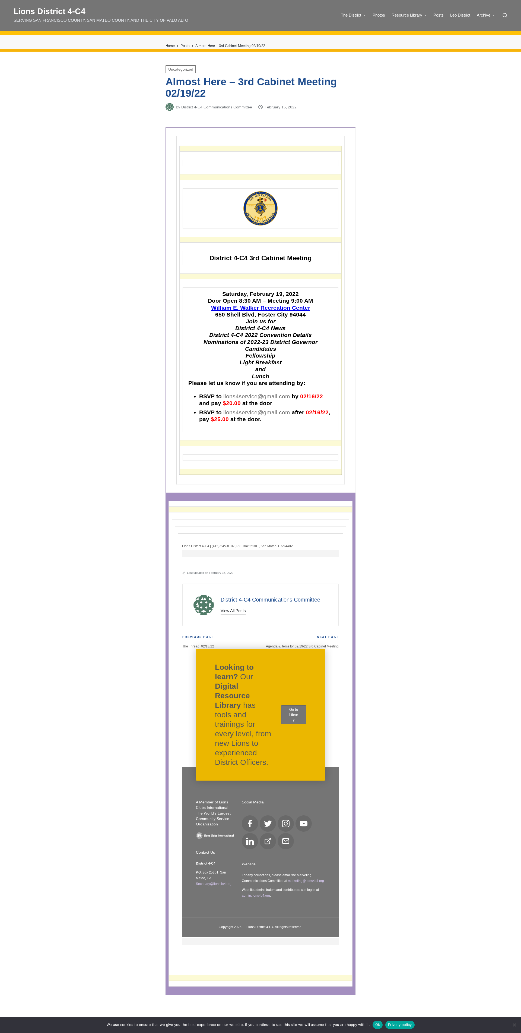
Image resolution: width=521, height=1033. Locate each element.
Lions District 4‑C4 (49, 11)
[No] (514, 1025)
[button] (233, 610)
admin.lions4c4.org (256, 895)
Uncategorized (180, 69)
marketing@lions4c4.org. (306, 881)
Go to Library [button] (293, 714)
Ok (377, 1024)
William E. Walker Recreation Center (260, 308)
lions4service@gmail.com (256, 396)
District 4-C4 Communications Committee (270, 600)
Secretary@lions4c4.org (213, 884)
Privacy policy (400, 1024)
